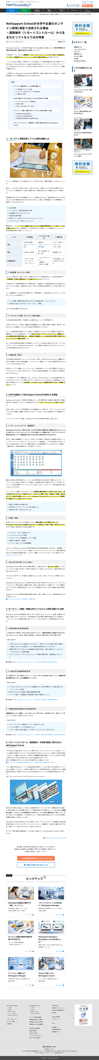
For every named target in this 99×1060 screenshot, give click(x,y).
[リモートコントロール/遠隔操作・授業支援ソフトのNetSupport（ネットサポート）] (18, 5)
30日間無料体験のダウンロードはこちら (37, 858)
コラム (12, 14)
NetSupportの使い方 (80, 61)
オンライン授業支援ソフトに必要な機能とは (27, 86)
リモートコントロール (80, 49)
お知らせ (54, 1012)
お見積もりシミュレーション (58, 1008)
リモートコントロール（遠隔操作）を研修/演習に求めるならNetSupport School (36, 124)
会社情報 (54, 1027)
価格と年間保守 (49, 10)
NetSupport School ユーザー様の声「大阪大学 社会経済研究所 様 (37, 699)
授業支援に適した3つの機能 (35, 1019)
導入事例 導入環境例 (37, 10)
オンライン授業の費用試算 (35, 1017)
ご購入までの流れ (62, 10)
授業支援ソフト (78, 54)
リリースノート (55, 1019)
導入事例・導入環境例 (34, 1028)
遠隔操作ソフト (78, 47)
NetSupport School (24, 10)
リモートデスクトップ (12, 1019)
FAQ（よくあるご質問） (35, 1037)
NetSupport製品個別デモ (58, 1010)
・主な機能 (9, 1009)
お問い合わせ (55, 1005)
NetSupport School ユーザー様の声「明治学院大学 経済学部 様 (36, 662)
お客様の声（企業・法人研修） (36, 1022)
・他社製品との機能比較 (12, 1015)
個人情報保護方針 (56, 1029)
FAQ (87, 10)
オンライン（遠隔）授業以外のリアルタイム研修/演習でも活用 (33, 110)
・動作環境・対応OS (11, 1011)
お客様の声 (9, 1024)
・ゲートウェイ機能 (11, 1013)
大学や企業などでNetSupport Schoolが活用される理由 (31, 98)
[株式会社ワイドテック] (49, 1047)
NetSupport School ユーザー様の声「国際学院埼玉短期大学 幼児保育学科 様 (41, 735)
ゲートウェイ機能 (11, 1021)
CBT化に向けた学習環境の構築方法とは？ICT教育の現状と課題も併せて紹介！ (32, 762)
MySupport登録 (56, 1016)
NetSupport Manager (12, 10)
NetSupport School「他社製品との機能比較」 (22, 599)
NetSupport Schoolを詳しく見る (56, 838)
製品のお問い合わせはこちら (37, 865)
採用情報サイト (55, 1031)
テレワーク (77, 51)
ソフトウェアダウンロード (35, 1035)
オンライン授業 (78, 56)
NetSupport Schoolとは (13, 555)
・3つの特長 (9, 1007)
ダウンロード (74, 10)
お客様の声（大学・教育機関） (36, 1024)
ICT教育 (76, 58)
